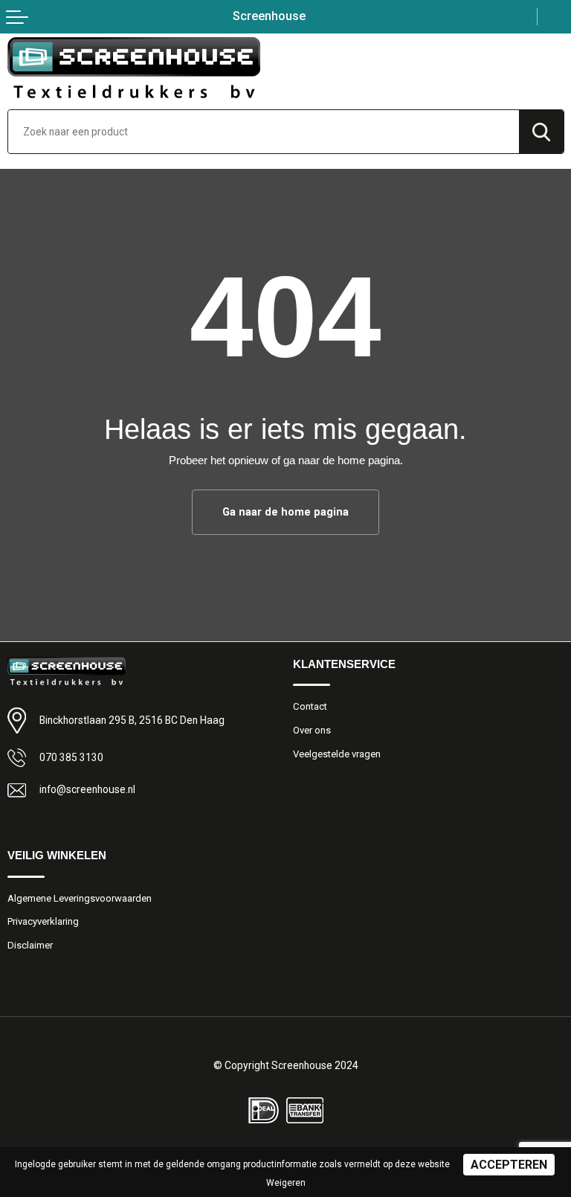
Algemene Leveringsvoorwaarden (79, 898)
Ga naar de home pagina (285, 512)
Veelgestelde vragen (337, 754)
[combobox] (263, 131)
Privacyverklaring (43, 921)
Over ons (312, 730)
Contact (310, 706)
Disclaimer (30, 945)
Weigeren (286, 1183)
